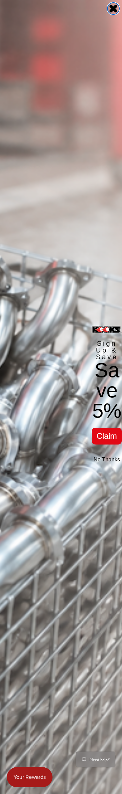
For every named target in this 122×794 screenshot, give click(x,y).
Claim (107, 435)
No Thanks (107, 459)
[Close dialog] (113, 8)
